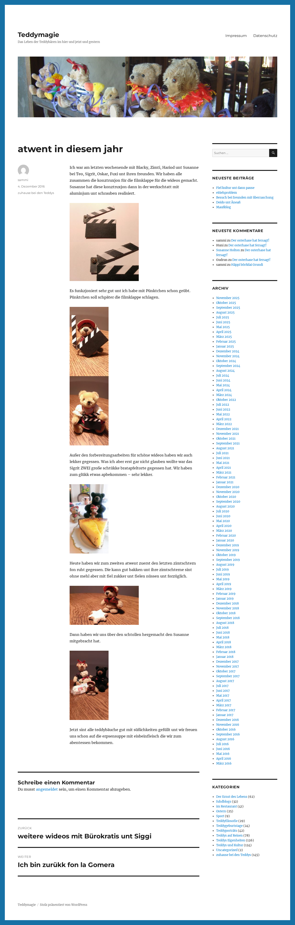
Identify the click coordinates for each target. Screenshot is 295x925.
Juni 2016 (223, 749)
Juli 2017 (222, 686)
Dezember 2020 (227, 487)
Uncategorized (227, 850)
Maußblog (223, 207)
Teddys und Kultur (229, 845)
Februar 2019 (226, 594)
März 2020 (224, 531)
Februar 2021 (225, 477)
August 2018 (225, 623)
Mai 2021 (222, 463)
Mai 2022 (223, 414)
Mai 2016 (223, 754)
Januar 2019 (225, 599)
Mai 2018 (222, 637)
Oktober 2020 (226, 497)
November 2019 (227, 550)
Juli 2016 (222, 744)
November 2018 (227, 608)
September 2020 (228, 502)
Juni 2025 (223, 322)
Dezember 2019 (227, 545)
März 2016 (224, 763)
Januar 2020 (225, 540)
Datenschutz (265, 35)
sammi (23, 180)
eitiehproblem (226, 193)
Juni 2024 (223, 380)
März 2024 (224, 395)
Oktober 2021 (226, 439)
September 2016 (228, 734)
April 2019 (223, 584)
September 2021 (228, 443)
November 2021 (227, 434)
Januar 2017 (224, 715)
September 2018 (228, 618)
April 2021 (223, 468)
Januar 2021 (224, 482)
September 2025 (228, 308)
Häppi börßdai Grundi (247, 265)
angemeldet (47, 789)
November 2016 (227, 725)
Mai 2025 (223, 327)
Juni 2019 (223, 574)
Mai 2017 (222, 696)
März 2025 (224, 337)
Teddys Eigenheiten (230, 840)
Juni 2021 (223, 458)
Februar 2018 (225, 652)
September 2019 (228, 560)
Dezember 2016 (227, 720)
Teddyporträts (226, 831)
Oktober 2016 (226, 730)
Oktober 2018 (226, 613)
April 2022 (223, 419)
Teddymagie (38, 35)
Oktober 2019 (226, 555)
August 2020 (225, 506)
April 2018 (223, 642)
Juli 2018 (222, 628)
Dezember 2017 (227, 662)
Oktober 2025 (226, 303)
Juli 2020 (222, 511)
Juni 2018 (223, 633)
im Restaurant (226, 806)
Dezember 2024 (227, 351)
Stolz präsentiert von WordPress (63, 905)
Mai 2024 (223, 385)
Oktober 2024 (226, 361)
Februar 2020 (226, 536)
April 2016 (223, 759)
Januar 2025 (225, 346)
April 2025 (223, 332)
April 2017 (223, 700)
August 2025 (225, 312)
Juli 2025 (222, 317)
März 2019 (224, 589)
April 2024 (223, 390)
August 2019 (225, 565)
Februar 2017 (225, 710)
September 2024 (228, 366)
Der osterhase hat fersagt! (250, 240)
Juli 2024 (222, 376)
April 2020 (223, 526)
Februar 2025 (226, 342)
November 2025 (227, 298)
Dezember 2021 (227, 429)
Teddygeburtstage (229, 826)
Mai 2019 (223, 579)
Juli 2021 (222, 453)
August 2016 (225, 739)
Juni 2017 (223, 691)
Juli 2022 (222, 405)
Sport (220, 816)
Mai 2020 (223, 521)
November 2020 (227, 492)
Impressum (236, 35)
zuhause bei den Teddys (36, 193)
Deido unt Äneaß (228, 202)
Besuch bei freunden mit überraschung (245, 198)
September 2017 (228, 676)
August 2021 (225, 448)
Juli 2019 (222, 569)
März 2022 (224, 424)
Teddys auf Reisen (229, 835)
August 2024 (225, 371)
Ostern (221, 811)
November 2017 (227, 666)
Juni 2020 (223, 516)
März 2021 (223, 473)
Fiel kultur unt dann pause (235, 188)
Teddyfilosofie (227, 821)
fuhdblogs (223, 802)
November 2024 (227, 356)
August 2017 (225, 681)
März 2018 (223, 647)
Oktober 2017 (226, 671)
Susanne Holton (228, 250)
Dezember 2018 (227, 603)
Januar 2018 (224, 657)
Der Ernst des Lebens (231, 797)
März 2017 (223, 705)
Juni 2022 (223, 409)
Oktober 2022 (226, 400)
